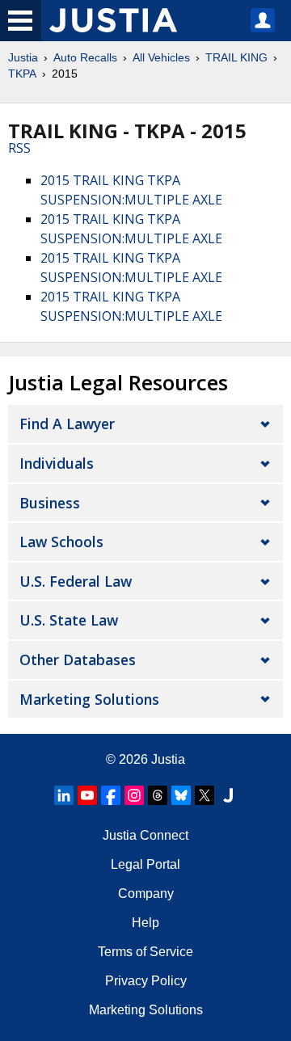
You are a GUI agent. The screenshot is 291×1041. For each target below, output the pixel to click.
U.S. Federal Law (75, 581)
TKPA (22, 73)
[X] (204, 795)
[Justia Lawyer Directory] (228, 795)
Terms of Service (145, 952)
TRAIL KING (236, 57)
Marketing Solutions (89, 699)
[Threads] (157, 795)
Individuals (56, 463)
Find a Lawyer (67, 423)
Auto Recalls (85, 57)
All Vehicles (161, 57)
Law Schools (61, 541)
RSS (19, 148)
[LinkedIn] (64, 795)
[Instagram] (134, 795)
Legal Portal (145, 864)
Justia (23, 57)
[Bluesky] (181, 795)
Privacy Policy (146, 981)
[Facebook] (110, 795)
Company (146, 893)
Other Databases (77, 659)
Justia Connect (145, 835)
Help (145, 922)
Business (49, 502)
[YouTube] (87, 795)
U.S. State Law (68, 620)
